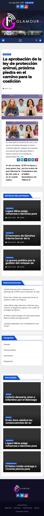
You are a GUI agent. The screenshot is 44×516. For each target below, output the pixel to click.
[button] (36, 40)
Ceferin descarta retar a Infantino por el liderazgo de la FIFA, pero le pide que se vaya (21, 401)
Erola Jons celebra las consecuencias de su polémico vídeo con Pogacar (18, 424)
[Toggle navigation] (20, 40)
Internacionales (10, 350)
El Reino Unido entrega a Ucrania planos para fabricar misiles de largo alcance (20, 470)
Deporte (7, 344)
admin (21, 217)
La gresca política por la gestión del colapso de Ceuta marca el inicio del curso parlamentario (20, 264)
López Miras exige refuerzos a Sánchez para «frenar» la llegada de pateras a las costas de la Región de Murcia (21, 307)
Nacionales (6, 54)
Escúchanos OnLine (22, 511)
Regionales (8, 361)
